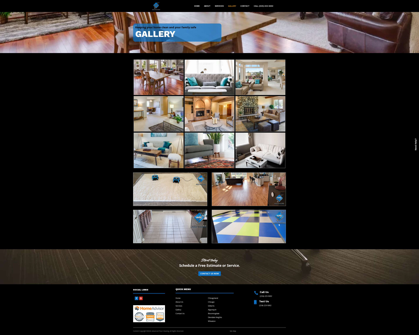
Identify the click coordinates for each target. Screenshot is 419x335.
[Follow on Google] (141, 298)
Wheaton (212, 321)
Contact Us (180, 313)
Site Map (233, 331)
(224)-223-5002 (266, 296)
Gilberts (211, 306)
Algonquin (212, 309)
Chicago (211, 302)
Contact (244, 6)
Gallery (232, 6)
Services (219, 6)
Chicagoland (213, 298)
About (207, 6)
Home (197, 6)
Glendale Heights (215, 317)
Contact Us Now (209, 273)
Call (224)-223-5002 (263, 6)
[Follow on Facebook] (136, 298)
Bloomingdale (213, 313)
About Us (179, 302)
